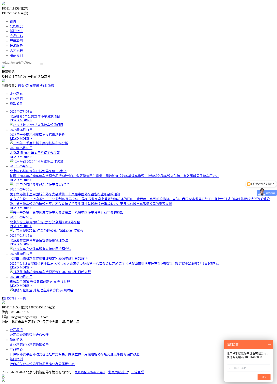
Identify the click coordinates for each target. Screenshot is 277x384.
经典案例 (16, 41)
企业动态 (16, 93)
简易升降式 (66, 354)
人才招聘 (16, 50)
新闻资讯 (16, 31)
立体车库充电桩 (86, 354)
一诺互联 (137, 372)
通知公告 (16, 103)
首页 (13, 21)
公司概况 (16, 26)
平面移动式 (34, 354)
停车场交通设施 (108, 354)
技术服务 (16, 45)
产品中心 (16, 36)
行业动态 (47, 85)
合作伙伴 (42, 335)
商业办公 (55, 364)
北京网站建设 (118, 372)
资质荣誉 (29, 335)
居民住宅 (68, 364)
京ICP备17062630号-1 (90, 372)
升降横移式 (18, 354)
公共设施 (29, 364)
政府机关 (16, 364)
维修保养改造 (130, 354)
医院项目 (42, 364)
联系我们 (16, 55)
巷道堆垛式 (50, 354)
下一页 (21, 298)
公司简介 (16, 335)
